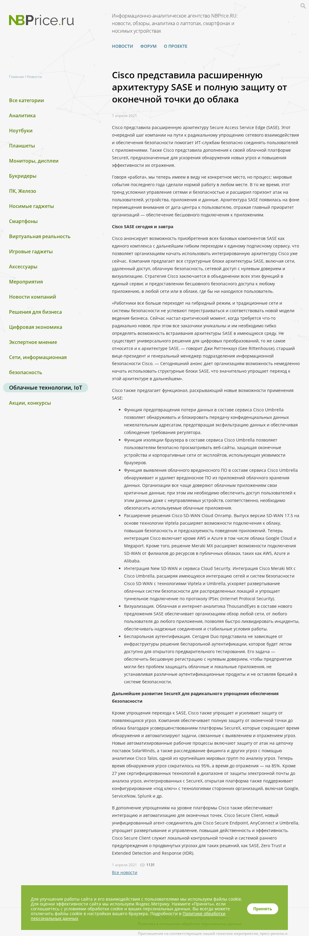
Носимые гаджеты (31, 206)
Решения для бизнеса (35, 312)
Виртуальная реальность (40, 236)
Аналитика (22, 115)
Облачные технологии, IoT (45, 387)
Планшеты (22, 145)
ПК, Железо (22, 191)
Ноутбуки (21, 130)
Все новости (124, 872)
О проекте (175, 46)
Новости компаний (32, 296)
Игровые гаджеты (31, 251)
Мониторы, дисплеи (34, 160)
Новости (122, 46)
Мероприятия (26, 281)
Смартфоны (23, 221)
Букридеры (23, 176)
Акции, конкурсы (30, 403)
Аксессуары (23, 266)
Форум (148, 46)
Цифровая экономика (35, 327)
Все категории (26, 100)
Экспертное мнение (33, 342)
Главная (16, 76)
